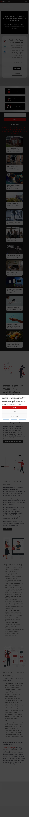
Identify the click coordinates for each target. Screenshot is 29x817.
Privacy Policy (14, 419)
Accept (14, 407)
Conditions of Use (22, 419)
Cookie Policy (6, 419)
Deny (14, 411)
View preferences (14, 416)
